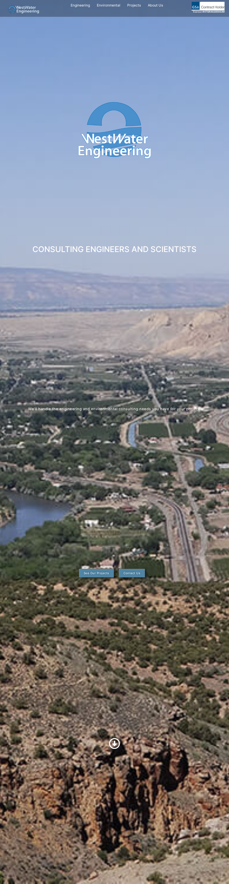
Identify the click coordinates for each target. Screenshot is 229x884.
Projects (134, 5)
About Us (155, 5)
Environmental (108, 5)
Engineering (80, 5)
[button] (96, 573)
